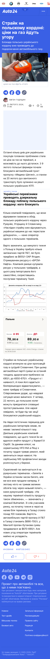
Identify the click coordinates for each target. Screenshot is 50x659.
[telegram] (5, 92)
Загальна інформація (34, 611)
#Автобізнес (23, 549)
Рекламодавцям (32, 616)
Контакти (29, 630)
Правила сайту (31, 621)
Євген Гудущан (17, 100)
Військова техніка (9, 621)
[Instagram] (30, 577)
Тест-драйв (7, 616)
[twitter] (18, 92)
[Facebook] (4, 577)
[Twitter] (10, 577)
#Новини (8, 549)
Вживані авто (7, 625)
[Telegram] (23, 577)
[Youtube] (17, 577)
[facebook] (11, 92)
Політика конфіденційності (36, 635)
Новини (5, 611)
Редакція (29, 625)
